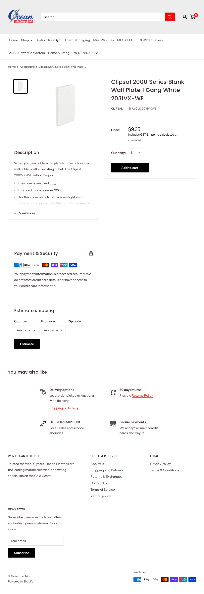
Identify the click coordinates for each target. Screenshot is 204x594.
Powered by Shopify (20, 581)
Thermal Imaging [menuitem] (77, 40)
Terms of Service (102, 489)
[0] (192, 17)
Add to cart (129, 168)
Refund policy (100, 496)
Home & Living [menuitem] (59, 53)
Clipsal (117, 108)
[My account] (185, 17)
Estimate (27, 344)
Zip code (74, 321)
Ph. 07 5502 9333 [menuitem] (85, 53)
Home (12, 67)
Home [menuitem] (13, 40)
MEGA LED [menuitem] (125, 40)
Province (48, 321)
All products (27, 67)
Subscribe (21, 553)
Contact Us (98, 483)
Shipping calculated (160, 134)
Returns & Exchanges (106, 477)
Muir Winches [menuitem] (103, 40)
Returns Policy (142, 395)
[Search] (170, 17)
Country (20, 321)
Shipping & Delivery (63, 408)
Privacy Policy (160, 464)
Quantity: (118, 153)
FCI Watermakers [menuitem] (150, 40)
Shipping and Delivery (106, 470)
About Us (97, 464)
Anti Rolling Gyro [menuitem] (48, 40)
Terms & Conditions (164, 470)
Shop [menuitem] (25, 40)
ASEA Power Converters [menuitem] (27, 53)
